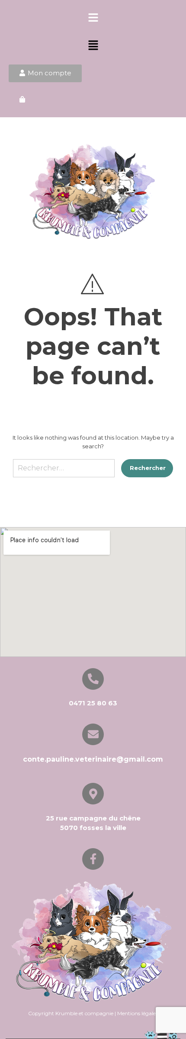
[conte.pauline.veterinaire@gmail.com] (93, 734)
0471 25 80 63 (93, 703)
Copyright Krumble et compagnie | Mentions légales (93, 1013)
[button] (93, 18)
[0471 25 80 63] (93, 679)
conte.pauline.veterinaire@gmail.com (93, 759)
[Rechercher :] (63, 471)
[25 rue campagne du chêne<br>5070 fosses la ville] (93, 793)
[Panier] (22, 100)
